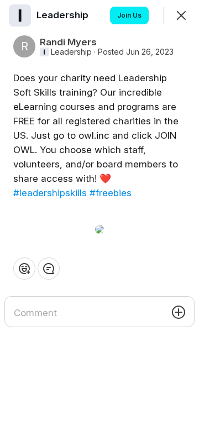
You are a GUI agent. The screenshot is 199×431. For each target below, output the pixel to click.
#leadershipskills (50, 192)
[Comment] (49, 268)
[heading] (63, 15)
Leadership (71, 52)
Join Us (129, 15)
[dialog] (99, 215)
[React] (24, 268)
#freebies (111, 192)
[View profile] (20, 15)
